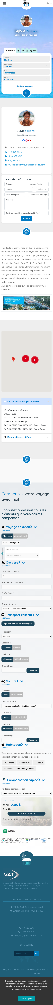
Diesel (14, 717)
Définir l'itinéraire (21, 659)
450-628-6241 (27, 928)
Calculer (33, 670)
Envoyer (26, 218)
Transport (6, 632)
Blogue (6, 969)
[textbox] (9, 66)
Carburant (6, 643)
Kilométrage (7, 666)
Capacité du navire (10, 604)
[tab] (10, 50)
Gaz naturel (25, 763)
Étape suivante (26, 813)
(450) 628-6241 (14, 152)
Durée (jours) (7, 593)
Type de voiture (9, 701)
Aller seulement (20, 536)
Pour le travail (16, 695)
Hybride (16, 647)
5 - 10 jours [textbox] (9, 80)
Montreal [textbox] (8, 60)
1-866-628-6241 (14, 156)
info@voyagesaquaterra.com (28, 935)
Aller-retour (7, 536)
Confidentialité (17, 969)
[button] (13, 359)
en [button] (50, 3)
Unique (5, 695)
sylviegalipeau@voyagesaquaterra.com (26, 165)
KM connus (7, 659)
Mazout (40, 763)
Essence (6, 717)
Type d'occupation (10, 571)
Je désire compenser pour (13, 789)
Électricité (10, 763)
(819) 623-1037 (14, 160)
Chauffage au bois (26, 768)
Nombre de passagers (12, 582)
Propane (9, 768)
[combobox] (26, 60)
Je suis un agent (8, 801)
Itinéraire (5, 654)
